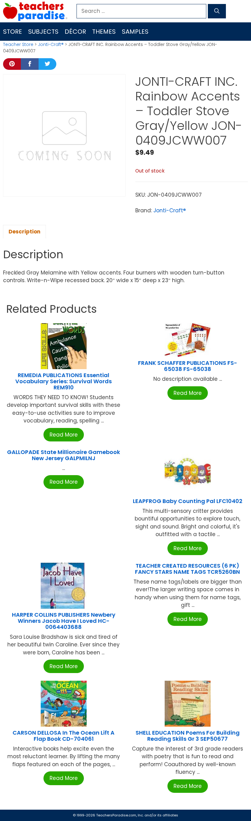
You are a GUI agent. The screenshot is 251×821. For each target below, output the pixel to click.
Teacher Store (18, 44)
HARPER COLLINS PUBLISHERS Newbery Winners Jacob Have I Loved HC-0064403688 (63, 621)
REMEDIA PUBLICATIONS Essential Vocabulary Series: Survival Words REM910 (63, 381)
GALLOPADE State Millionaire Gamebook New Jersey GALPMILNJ (63, 455)
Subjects (43, 31)
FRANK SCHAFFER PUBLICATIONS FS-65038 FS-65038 (187, 366)
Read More (64, 434)
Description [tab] (24, 231)
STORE (12, 31)
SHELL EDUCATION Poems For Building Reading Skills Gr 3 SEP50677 (188, 736)
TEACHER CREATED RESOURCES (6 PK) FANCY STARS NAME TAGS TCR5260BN (187, 569)
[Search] (217, 11)
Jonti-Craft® (51, 44)
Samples (135, 31)
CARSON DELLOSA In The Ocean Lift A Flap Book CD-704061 (63, 736)
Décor (75, 31)
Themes (104, 31)
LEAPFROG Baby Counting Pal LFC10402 (187, 501)
